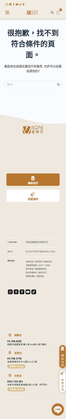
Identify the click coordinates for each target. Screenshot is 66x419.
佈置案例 (33, 199)
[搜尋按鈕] (58, 84)
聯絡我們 (33, 183)
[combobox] (29, 84)
